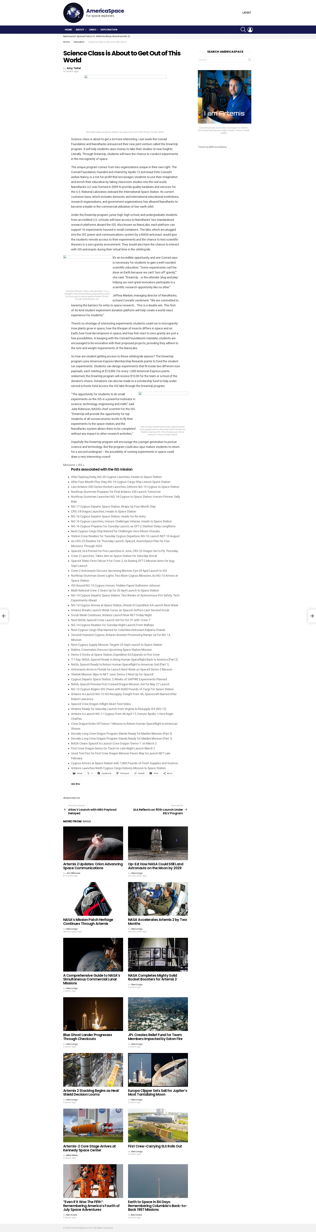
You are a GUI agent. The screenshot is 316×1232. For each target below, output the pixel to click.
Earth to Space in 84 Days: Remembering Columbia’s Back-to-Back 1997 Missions (157, 1205)
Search (249, 60)
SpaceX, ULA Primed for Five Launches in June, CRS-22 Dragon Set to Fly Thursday (124, 551)
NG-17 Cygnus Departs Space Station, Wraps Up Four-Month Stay (113, 506)
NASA (87, 821)
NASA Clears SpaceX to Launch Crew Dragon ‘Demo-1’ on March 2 (114, 743)
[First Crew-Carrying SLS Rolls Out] (158, 1125)
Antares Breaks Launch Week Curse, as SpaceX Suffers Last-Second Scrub (120, 610)
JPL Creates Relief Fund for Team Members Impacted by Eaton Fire (155, 1036)
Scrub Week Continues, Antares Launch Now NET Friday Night (111, 615)
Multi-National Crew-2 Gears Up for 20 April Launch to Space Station (115, 590)
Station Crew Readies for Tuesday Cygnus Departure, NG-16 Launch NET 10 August (125, 536)
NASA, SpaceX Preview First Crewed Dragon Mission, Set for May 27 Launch (120, 684)
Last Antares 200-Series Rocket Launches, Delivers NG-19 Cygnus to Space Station (125, 486)
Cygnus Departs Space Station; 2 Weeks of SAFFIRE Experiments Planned (119, 679)
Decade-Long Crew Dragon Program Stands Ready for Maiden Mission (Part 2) (121, 733)
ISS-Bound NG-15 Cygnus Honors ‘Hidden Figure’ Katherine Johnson (115, 585)
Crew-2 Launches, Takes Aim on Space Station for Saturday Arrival (114, 556)
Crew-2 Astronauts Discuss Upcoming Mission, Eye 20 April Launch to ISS (119, 570)
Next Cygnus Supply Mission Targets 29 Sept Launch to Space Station (116, 644)
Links (92, 29)
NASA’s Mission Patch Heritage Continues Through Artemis (88, 921)
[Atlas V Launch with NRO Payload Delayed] (4, 616)
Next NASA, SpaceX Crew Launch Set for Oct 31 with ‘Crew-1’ (111, 620)
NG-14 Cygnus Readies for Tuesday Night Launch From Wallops (112, 625)
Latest (246, 13)
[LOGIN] (250, 30)
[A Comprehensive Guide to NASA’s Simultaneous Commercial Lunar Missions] (93, 955)
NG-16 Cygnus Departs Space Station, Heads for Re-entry (108, 516)
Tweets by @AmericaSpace (212, 147)
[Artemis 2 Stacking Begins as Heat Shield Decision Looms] (93, 1070)
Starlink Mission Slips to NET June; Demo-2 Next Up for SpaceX (112, 674)
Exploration (109, 29)
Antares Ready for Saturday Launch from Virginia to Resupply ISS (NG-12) (118, 709)
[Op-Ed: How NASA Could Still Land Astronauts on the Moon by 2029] (158, 843)
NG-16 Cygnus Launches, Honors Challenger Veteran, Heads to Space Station (121, 521)
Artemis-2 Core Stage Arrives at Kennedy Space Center (89, 1148)
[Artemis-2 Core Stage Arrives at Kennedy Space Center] (93, 1125)
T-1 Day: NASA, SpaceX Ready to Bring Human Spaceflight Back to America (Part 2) (124, 659)
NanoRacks (73, 798)
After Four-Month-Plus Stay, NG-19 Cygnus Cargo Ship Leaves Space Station (120, 482)
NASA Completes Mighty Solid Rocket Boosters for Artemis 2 (152, 977)
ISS (80, 465)
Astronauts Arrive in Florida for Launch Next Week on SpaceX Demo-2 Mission (121, 669)
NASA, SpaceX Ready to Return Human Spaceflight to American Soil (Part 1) (120, 664)
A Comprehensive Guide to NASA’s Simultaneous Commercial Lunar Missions (91, 979)
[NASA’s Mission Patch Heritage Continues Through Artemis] (93, 899)
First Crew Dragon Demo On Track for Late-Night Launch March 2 (113, 748)
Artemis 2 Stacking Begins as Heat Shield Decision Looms (91, 1092)
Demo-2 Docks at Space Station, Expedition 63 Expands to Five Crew (115, 654)
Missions (69, 465)
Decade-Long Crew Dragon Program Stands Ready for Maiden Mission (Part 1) (121, 738)
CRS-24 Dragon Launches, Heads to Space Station (103, 511)
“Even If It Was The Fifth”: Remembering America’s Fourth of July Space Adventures (91, 1205)
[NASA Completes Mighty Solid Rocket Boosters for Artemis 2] (158, 955)
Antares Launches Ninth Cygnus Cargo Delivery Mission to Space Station (118, 768)
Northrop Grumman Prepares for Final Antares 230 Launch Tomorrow (116, 491)
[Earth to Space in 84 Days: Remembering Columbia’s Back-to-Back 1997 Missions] (158, 1181)
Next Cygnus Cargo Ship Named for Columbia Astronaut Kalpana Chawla (118, 630)
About (80, 29)
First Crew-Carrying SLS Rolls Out (155, 1146)
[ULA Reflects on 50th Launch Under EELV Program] (312, 616)
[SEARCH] (243, 30)
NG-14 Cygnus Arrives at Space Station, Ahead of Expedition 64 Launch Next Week (124, 605)
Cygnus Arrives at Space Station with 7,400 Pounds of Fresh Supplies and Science (124, 763)
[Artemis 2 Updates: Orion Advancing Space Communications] (93, 843)
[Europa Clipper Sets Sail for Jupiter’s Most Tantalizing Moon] (158, 1070)
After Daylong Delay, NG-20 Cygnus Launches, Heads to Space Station (116, 477)
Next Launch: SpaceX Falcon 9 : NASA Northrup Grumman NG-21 (96, 36)
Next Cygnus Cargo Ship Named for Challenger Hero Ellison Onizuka (115, 531)
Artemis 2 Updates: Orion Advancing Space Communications (93, 866)
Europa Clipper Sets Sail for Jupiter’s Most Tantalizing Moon (157, 1092)
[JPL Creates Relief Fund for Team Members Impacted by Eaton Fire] (158, 1014)
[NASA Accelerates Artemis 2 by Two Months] (158, 899)
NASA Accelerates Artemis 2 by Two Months (157, 921)
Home (68, 29)
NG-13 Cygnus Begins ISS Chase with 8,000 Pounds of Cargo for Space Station (122, 689)
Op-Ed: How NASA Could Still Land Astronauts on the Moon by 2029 (155, 866)
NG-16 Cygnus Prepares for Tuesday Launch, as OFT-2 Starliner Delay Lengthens (123, 526)
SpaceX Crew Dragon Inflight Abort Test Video (101, 704)
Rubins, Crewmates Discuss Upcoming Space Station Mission (111, 649)
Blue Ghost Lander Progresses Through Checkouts (87, 1036)
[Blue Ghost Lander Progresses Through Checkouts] (93, 1014)
